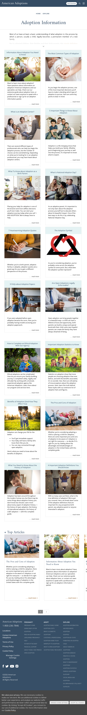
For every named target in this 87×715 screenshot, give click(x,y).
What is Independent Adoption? (70, 663)
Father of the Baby (30, 644)
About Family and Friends (33, 650)
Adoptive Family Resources (53, 650)
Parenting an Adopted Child (71, 642)
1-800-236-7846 (11, 625)
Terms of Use (8, 642)
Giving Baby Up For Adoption (30, 630)
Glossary (66, 674)
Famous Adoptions (69, 671)
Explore (46, 14)
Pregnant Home (29, 625)
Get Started (71, 3)
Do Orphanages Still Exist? (72, 683)
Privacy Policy (8, 646)
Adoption (66, 631)
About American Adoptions (68, 648)
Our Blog (66, 687)
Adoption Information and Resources (71, 626)
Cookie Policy (8, 651)
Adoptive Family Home (51, 625)
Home (38, 14)
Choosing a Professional (52, 637)
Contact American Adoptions (10, 636)
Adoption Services (69, 653)
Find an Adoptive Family (32, 634)
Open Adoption (29, 653)
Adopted (66, 634)
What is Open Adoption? (52, 647)
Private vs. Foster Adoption (69, 657)
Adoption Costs (49, 628)
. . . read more (34, 104)
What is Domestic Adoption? (50, 633)
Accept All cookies (77, 703)
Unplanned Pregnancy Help (32, 639)
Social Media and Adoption (69, 679)
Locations (6, 631)
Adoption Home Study (51, 641)
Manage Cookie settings (59, 703)
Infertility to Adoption (51, 644)
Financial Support (30, 647)
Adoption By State (69, 637)
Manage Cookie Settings (13, 656)
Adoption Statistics (70, 668)
